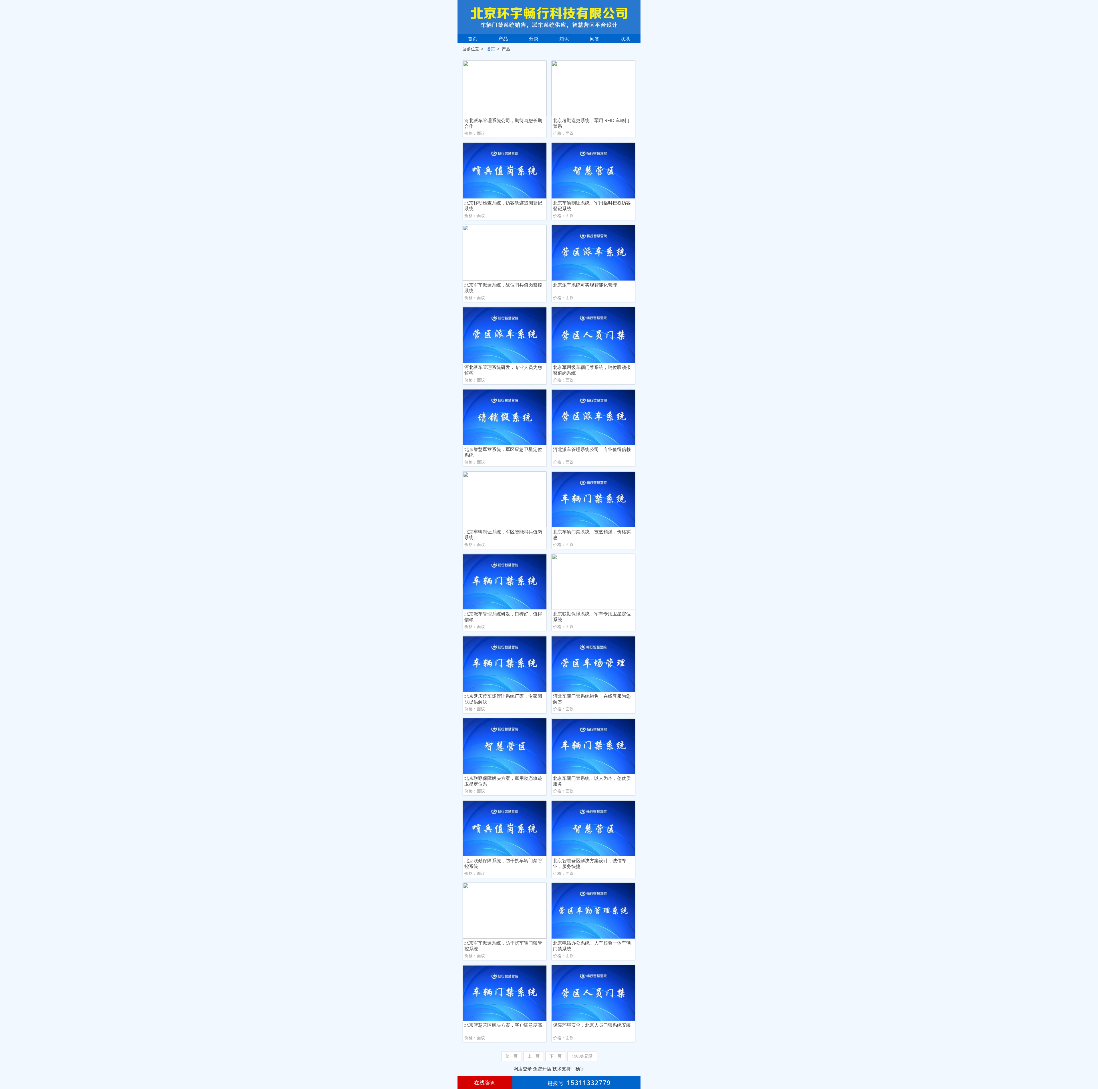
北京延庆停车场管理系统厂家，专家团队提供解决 (503, 699)
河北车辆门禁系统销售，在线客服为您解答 (592, 699)
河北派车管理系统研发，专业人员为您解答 (503, 370)
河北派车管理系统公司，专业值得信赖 (592, 449)
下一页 (556, 1056)
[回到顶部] (1090, 1067)
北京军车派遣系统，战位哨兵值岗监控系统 (503, 287)
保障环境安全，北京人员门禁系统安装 (592, 1025)
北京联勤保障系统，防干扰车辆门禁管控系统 (503, 863)
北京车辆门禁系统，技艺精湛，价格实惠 (592, 534)
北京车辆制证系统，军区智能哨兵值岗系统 (503, 534)
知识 (564, 38)
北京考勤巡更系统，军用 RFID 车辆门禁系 (591, 123)
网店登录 (523, 1069)
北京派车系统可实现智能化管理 (585, 285)
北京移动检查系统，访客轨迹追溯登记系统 (503, 205)
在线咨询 (485, 1082)
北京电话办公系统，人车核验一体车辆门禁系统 (592, 945)
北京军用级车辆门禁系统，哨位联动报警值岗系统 (592, 370)
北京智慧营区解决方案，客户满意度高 (503, 1025)
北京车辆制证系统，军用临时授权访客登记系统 (592, 205)
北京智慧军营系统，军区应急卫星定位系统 (503, 452)
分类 (534, 38)
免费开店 (542, 1069)
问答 (595, 38)
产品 (503, 38)
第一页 (512, 1056)
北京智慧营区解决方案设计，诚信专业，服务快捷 (589, 863)
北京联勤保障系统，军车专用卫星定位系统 (592, 616)
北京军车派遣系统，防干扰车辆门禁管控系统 (503, 945)
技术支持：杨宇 (568, 1069)
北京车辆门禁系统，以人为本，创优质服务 (592, 781)
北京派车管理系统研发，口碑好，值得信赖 (503, 616)
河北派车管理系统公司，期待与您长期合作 (503, 123)
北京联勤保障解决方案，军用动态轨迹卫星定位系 (503, 781)
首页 (473, 38)
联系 (625, 38)
